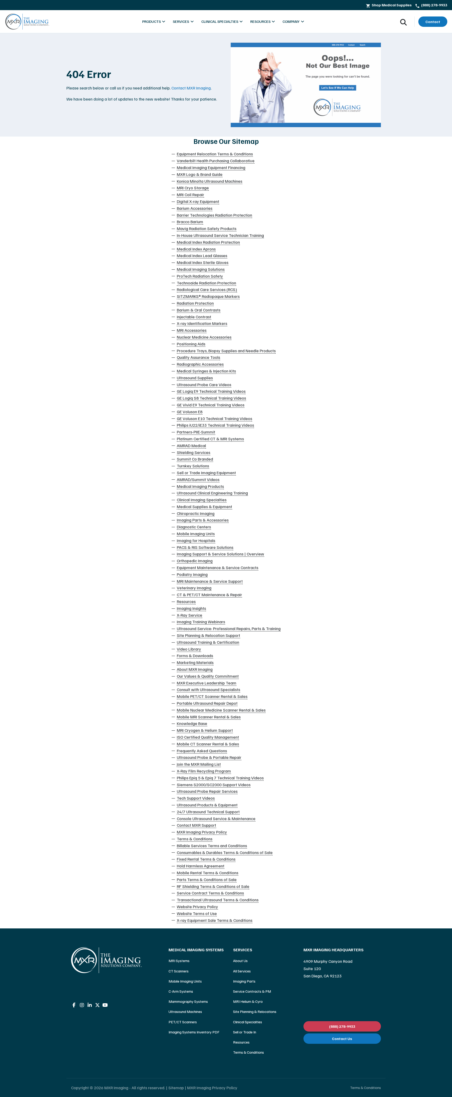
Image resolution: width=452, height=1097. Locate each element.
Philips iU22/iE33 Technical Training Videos (215, 425)
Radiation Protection (195, 303)
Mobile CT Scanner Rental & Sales (208, 743)
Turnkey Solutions (193, 465)
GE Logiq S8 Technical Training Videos (211, 398)
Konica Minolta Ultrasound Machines (209, 181)
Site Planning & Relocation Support (208, 635)
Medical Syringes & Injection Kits (206, 370)
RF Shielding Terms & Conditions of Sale (213, 886)
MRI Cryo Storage (193, 187)
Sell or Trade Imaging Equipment (206, 472)
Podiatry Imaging (192, 574)
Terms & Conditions (194, 838)
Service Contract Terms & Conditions (210, 892)
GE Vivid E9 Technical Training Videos (210, 404)
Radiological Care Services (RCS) (207, 289)
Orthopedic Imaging (195, 560)
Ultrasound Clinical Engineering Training (212, 492)
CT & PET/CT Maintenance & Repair (209, 594)
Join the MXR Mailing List (199, 764)
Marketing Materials (195, 662)
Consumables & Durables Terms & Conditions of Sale (225, 852)
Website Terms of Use (197, 913)
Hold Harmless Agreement (200, 865)
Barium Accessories (194, 208)
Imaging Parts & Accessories (203, 519)
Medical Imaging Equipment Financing (211, 167)
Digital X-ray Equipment (198, 201)
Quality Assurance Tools (198, 357)
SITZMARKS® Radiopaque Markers (208, 296)
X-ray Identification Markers (202, 323)
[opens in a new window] (74, 1005)
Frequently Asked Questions (202, 750)
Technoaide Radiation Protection (206, 282)
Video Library (189, 649)
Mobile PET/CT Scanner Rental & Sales (212, 696)
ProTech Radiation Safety (200, 276)
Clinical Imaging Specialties (201, 499)
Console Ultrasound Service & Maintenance (216, 818)
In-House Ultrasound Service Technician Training (220, 235)
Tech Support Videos (196, 798)
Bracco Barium (190, 221)
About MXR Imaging (195, 669)
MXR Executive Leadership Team (206, 682)
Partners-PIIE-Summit (196, 431)
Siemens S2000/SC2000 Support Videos (213, 784)
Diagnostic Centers (194, 526)
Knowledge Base (192, 723)
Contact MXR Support (196, 825)
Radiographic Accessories (200, 364)
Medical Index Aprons (196, 248)
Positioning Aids (191, 343)
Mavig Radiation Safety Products (206, 228)
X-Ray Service (189, 615)
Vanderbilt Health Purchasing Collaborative (215, 160)
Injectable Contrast (194, 316)
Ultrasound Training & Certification (208, 642)
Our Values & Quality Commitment (208, 676)
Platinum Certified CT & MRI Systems (210, 438)
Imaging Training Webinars (201, 621)
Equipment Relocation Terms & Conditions (215, 153)
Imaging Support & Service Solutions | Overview (220, 553)
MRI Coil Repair (190, 194)
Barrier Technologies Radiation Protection (214, 215)
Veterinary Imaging (194, 587)
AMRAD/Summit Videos (198, 479)
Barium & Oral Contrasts (198, 309)
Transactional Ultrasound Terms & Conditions (217, 899)
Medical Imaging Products (200, 486)
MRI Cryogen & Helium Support (205, 730)
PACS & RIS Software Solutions (205, 547)
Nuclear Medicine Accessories (204, 337)
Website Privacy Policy (197, 906)
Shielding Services (193, 452)
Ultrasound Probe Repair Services (207, 791)
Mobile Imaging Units (196, 533)
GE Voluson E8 (189, 411)
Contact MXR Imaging (191, 87)
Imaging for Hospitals (196, 540)
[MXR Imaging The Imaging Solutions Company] (27, 21)
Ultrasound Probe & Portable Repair (209, 757)
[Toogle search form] (403, 21)
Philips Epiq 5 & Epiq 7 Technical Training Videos (220, 777)
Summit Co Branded (195, 458)
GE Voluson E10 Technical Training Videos (214, 418)
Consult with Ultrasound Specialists (208, 689)
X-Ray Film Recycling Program (204, 770)
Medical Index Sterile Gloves (202, 262)
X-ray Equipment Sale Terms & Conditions (214, 920)
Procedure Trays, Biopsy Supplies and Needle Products (226, 350)
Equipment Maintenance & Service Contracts (217, 567)
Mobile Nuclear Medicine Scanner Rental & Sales (221, 709)
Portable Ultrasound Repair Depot (207, 703)
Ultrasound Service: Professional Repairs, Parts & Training (229, 628)
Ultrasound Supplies (195, 377)
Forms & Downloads (195, 655)
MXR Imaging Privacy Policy (202, 831)
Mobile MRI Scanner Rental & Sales (209, 716)
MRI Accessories (191, 330)
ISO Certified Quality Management (208, 737)
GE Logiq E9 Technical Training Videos (211, 391)
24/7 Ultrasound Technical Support (208, 811)
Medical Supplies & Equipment (204, 506)
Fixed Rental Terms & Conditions (206, 859)
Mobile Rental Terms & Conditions (207, 872)
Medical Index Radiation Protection (208, 242)
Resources (186, 601)
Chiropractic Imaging (195, 513)
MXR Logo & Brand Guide (199, 174)
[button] (196, 949)
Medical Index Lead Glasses (202, 255)
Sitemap (176, 1087)
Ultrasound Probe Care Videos (204, 384)
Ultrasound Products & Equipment (207, 804)
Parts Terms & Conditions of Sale (207, 879)
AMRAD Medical (191, 445)
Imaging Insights (191, 608)
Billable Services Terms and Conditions (212, 845)
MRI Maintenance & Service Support (210, 581)
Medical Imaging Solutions (201, 269)
